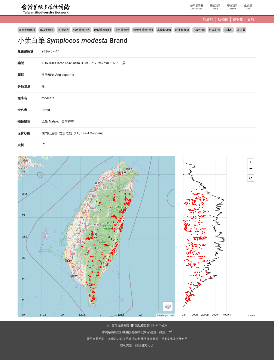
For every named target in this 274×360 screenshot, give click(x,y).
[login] (170, 332)
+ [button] (250, 162)
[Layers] (168, 306)
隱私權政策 (142, 325)
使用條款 (161, 325)
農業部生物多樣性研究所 (130, 332)
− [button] (250, 168)
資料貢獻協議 (120, 325)
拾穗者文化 (142, 345)
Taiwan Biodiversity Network (45, 9)
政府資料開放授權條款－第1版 (149, 339)
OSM (171, 315)
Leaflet (160, 315)
